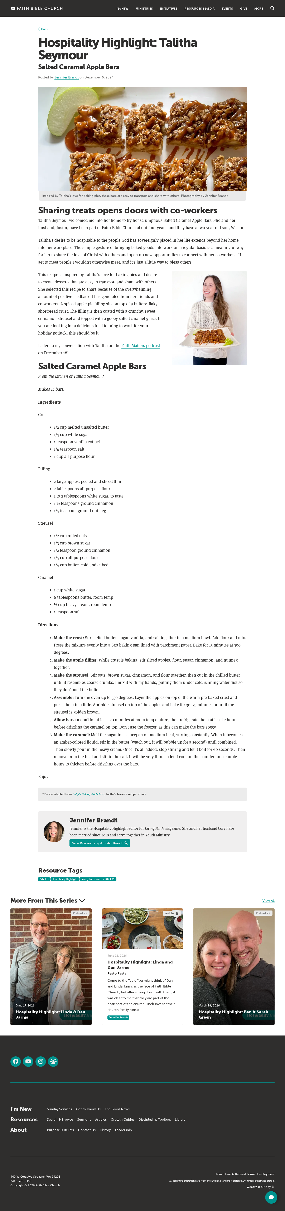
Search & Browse (60, 1119)
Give (243, 8)
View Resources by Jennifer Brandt (98, 843)
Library (180, 1119)
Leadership (123, 1130)
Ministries (144, 8)
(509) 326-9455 (20, 1181)
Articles (44, 879)
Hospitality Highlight (65, 879)
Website (252, 1187)
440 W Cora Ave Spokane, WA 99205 (35, 1176)
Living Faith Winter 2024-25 (98, 879)
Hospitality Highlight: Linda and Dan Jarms (140, 965)
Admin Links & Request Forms (235, 1174)
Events (227, 8)
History (105, 1130)
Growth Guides (122, 1119)
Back (44, 29)
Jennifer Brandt (66, 77)
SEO (264, 1187)
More (258, 8)
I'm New (122, 8)
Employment (266, 1174)
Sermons (84, 1119)
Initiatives (168, 8)
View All (268, 901)
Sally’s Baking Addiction (88, 794)
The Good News (117, 1109)
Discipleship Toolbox (155, 1119)
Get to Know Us (88, 1109)
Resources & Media (199, 8)
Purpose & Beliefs (60, 1130)
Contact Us (87, 1130)
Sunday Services (59, 1109)
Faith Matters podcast (140, 345)
